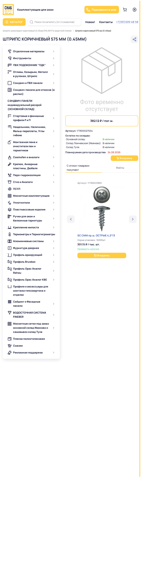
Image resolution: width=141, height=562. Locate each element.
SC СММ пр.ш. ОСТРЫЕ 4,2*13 (96, 235)
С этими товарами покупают (78, 168)
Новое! (90, 22)
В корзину (126, 158)
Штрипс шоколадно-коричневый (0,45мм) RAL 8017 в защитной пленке (37, 30)
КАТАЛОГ (16, 22)
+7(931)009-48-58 (127, 22)
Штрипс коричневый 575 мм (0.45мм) (93, 30)
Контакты (106, 22)
